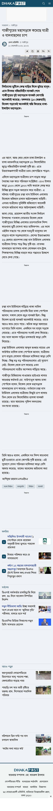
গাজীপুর (14, 25)
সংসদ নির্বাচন (8, 486)
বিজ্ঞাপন (42, 787)
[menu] (49, 3)
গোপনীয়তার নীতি (12, 781)
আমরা (25, 787)
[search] (44, 3)
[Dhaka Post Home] (26, 770)
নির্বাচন (31, 486)
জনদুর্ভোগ (20, 486)
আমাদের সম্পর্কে (14, 787)
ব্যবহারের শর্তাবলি (30, 781)
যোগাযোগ (44, 781)
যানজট (40, 486)
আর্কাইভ (33, 787)
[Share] (27, 51)
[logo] (13, 3)
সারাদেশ (5, 25)
